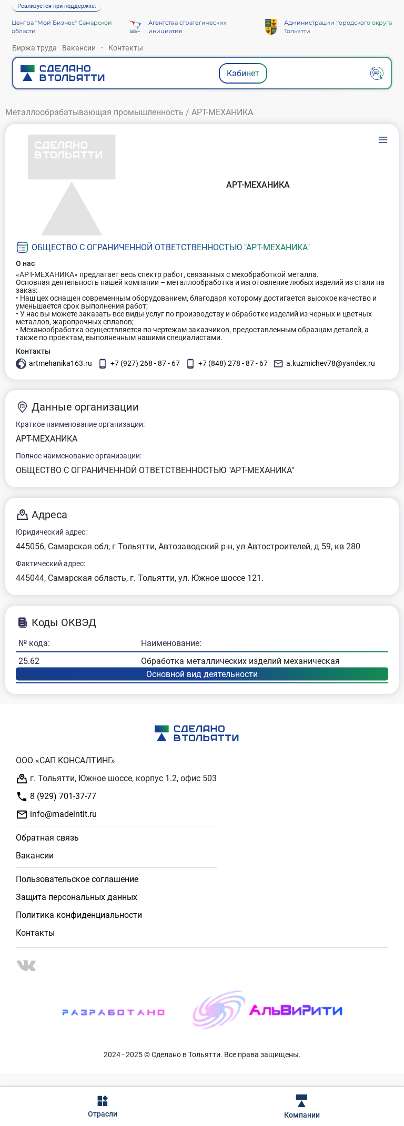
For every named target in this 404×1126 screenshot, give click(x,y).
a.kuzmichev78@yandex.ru (330, 363)
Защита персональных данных (76, 897)
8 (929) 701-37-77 (62, 796)
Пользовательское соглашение (77, 879)
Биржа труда (34, 48)
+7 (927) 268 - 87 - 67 (145, 363)
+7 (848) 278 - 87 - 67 (233, 363)
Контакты (125, 48)
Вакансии (79, 48)
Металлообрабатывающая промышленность (94, 112)
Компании (302, 1115)
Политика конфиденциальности (79, 915)
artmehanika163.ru (60, 363)
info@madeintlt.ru (62, 814)
